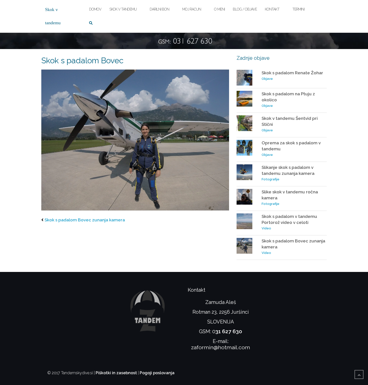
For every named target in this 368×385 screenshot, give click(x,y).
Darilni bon (159, 9)
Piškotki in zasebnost (116, 372)
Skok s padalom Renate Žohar (292, 72)
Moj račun (191, 9)
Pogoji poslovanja (157, 372)
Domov (95, 9)
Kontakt (272, 9)
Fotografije (270, 179)
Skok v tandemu (123, 9)
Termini (298, 9)
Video (266, 228)
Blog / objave (245, 9)
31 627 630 (228, 331)
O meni (219, 9)
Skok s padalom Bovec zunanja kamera (85, 219)
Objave (267, 79)
